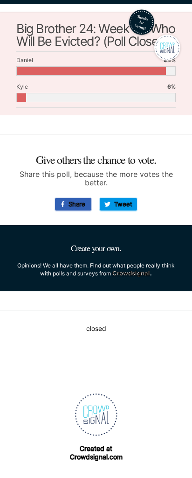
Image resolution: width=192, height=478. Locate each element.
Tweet (121, 204)
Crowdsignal (131, 273)
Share (75, 204)
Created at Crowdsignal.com (96, 452)
